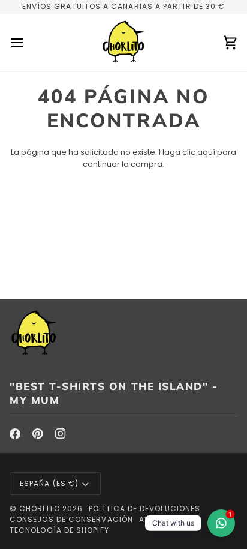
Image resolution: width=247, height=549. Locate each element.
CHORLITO (39, 508)
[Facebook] (15, 433)
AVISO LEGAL (164, 519)
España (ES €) (49, 483)
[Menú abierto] (28, 42)
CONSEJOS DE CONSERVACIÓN (71, 519)
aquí (206, 152)
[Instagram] (60, 433)
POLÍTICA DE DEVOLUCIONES (144, 508)
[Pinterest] (37, 433)
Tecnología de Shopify (59, 530)
